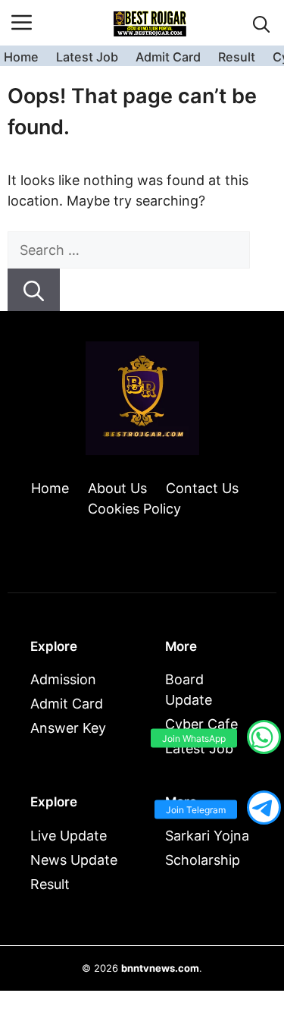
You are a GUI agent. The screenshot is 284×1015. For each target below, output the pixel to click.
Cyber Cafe (201, 724)
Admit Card (168, 56)
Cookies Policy (134, 509)
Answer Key (68, 728)
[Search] (34, 290)
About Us (117, 488)
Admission (63, 679)
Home (21, 56)
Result (236, 56)
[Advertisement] (142, 902)
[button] (261, 23)
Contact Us (202, 488)
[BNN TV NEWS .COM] (150, 23)
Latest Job (87, 56)
